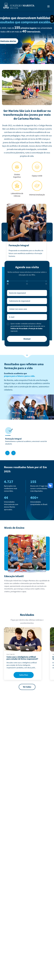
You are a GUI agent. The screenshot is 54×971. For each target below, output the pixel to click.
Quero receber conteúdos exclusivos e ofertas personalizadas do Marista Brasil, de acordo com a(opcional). (28, 327)
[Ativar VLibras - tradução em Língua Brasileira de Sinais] (52, 21)
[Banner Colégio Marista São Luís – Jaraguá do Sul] (27, 37)
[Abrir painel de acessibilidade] (52, 17)
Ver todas (27, 687)
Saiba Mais (23, 675)
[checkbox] (8, 324)
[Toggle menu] (48, 6)
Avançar (27, 338)
